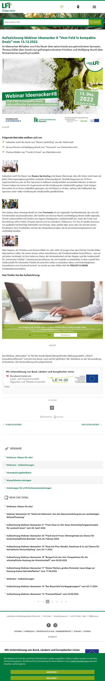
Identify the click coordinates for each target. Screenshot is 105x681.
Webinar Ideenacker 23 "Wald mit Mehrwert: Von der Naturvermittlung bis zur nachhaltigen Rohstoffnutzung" (53, 515)
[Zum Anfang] (38, 601)
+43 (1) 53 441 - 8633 (78, 616)
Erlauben (51, 678)
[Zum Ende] (66, 601)
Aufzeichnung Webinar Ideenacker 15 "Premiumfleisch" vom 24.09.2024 (42, 593)
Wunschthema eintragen (19, 480)
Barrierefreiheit (64, 631)
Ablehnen (51, 672)
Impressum (29, 631)
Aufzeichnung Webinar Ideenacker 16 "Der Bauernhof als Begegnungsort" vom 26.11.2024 (52, 586)
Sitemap (77, 631)
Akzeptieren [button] (65, 335)
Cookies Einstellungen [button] (39, 335)
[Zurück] (43, 601)
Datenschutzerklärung (50, 329)
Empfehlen (48, 417)
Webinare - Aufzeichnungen (20, 464)
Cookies (87, 631)
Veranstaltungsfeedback (19, 472)
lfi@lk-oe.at (93, 616)
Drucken (60, 417)
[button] (52, 407)
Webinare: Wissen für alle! (20, 457)
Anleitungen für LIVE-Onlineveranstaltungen (29, 487)
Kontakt (18, 631)
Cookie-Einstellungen (79, 661)
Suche (96, 22)
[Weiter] (61, 601)
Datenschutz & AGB (45, 631)
